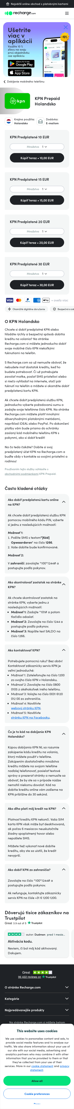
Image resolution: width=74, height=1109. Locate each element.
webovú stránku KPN (25, 708)
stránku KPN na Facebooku (30, 717)
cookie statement (42, 1066)
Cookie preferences (37, 1094)
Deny (37, 1104)
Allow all (37, 1081)
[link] (21, 64)
